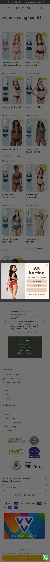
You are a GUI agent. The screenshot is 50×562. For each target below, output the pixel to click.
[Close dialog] (47, 265)
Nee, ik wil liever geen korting (36, 294)
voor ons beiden (37, 290)
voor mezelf (37, 281)
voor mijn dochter (37, 285)
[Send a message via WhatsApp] (45, 557)
